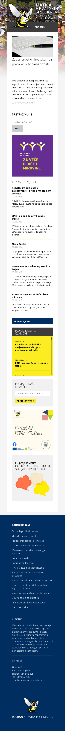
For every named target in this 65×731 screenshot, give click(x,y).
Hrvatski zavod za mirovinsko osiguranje (32, 580)
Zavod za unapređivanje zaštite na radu (32, 593)
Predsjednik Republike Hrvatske (28, 540)
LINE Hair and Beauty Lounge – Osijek (29, 217)
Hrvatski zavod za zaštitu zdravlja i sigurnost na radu (29, 587)
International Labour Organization (29, 602)
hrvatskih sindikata (47, 11)
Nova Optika (19, 243)
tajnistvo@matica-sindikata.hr (27, 680)
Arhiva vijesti (22, 321)
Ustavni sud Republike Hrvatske (28, 545)
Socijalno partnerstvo (23, 562)
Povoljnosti (19, 341)
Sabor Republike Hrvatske (25, 531)
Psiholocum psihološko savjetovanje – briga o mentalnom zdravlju (31, 190)
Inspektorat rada (20, 558)
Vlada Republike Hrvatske (25, 536)
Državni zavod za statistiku (25, 597)
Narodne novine (20, 607)
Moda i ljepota (21, 360)
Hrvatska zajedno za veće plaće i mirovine (30, 296)
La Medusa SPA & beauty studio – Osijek (31, 268)
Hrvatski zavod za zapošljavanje (28, 567)
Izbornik (39, 27)
